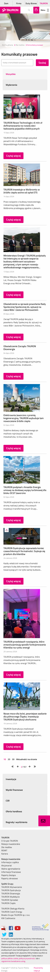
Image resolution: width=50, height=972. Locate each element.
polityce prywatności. (27, 958)
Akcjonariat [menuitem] (6, 865)
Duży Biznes (31, 3)
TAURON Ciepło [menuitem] (8, 903)
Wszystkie (11, 74)
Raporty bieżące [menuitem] (8, 875)
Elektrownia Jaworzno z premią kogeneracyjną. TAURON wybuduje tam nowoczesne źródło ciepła (23, 418)
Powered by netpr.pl (38, 969)
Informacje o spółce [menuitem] (10, 862)
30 (13, 759)
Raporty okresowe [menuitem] (9, 878)
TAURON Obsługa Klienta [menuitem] (12, 908)
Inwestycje (11, 779)
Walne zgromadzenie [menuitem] (10, 868)
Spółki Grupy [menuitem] (7, 883)
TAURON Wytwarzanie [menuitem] (11, 887)
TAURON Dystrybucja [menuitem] (11, 890)
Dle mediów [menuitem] (6, 847)
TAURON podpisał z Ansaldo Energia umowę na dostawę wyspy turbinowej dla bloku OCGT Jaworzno (24, 490)
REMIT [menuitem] (4, 850)
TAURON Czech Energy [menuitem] (11, 911)
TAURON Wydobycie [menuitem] (10, 896)
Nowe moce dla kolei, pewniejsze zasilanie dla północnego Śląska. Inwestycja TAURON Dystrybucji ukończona (25, 716)
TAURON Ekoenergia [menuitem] (10, 893)
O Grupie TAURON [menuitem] (9, 840)
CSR (8, 800)
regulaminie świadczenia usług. (13, 961)
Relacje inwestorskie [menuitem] (10, 844)
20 (9, 759)
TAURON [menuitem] (5, 837)
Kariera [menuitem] (4, 853)
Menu (43, 10)
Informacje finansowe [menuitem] (11, 872)
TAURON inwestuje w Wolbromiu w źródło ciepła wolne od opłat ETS (21, 191)
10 (4, 759)
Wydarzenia (11, 85)
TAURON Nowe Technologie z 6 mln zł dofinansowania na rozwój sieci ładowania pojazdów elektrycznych (22, 125)
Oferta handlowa (14, 811)
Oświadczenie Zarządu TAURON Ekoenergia (19, 347)
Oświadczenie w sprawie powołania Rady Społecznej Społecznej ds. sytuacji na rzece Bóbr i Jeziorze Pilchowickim (24, 307)
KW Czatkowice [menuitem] (8, 918)
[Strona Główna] (10, 10)
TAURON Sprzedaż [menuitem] (9, 900)
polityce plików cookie (9, 958)
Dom (6, 3)
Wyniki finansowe (14, 790)
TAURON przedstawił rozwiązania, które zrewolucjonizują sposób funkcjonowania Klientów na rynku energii (24, 644)
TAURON (44, 3)
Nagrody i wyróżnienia (16, 822)
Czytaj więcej (13, 156)
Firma (18, 3)
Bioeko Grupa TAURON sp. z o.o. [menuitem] (15, 915)
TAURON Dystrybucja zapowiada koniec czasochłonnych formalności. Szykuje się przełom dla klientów (24, 551)
